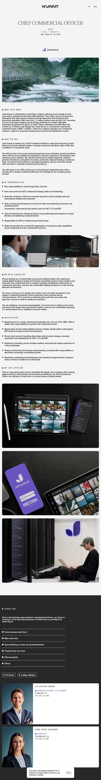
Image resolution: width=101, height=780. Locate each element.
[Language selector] (89, 7)
